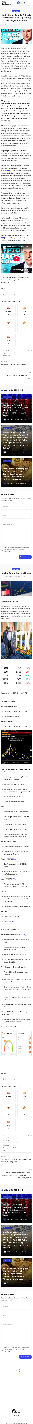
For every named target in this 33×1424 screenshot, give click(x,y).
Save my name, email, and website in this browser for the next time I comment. (16, 549)
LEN (14, 916)
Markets (16, 353)
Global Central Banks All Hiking (13, 364)
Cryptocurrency (7, 353)
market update (7, 1147)
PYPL (23, 935)
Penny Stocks (6, 355)
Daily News (15, 11)
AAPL (14, 879)
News (4, 1150)
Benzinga (10, 419)
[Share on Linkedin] (15, 1079)
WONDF (8, 171)
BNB (2, 238)
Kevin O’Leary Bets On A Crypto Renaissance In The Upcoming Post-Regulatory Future (17, 1175)
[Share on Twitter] (9, 1079)
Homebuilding (6, 1145)
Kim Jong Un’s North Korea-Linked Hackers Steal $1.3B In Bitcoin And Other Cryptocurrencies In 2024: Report (15, 410)
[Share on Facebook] (3, 1079)
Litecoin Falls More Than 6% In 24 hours (18, 376)
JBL (13, 921)
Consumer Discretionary (9, 1138)
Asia (4, 1135)
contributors (6, 350)
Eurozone (16, 1142)
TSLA (14, 859)
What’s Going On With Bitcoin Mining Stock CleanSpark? (16, 1160)
